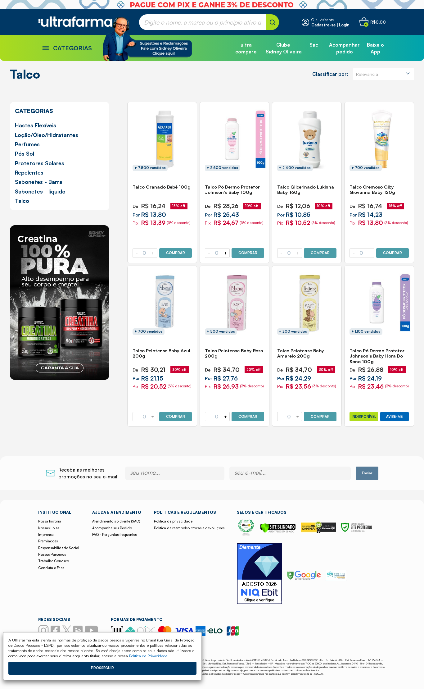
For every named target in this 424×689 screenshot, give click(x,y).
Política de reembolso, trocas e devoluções (189, 528)
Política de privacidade (173, 521)
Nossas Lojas (48, 528)
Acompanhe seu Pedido (112, 528)
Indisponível (364, 416)
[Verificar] (278, 531)
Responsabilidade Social (58, 548)
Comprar (175, 253)
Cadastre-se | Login (330, 24)
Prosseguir (102, 668)
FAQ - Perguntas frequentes (114, 534)
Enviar (367, 473)
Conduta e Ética (51, 568)
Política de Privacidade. (149, 655)
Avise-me (394, 416)
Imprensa (46, 534)
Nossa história (49, 521)
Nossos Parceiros (52, 554)
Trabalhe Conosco (53, 561)
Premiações (48, 541)
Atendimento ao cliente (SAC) (116, 521)
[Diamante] (259, 574)
